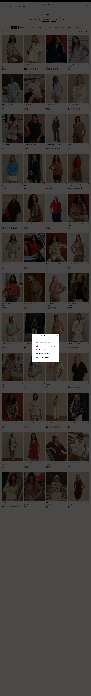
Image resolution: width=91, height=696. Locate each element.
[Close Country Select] (57, 335)
